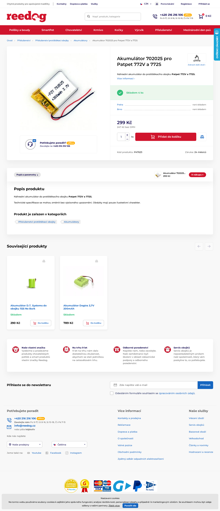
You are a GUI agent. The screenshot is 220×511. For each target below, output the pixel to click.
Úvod (9, 40)
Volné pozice (125, 445)
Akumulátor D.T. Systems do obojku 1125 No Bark (28, 307)
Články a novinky (198, 445)
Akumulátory (80, 40)
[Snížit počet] (127, 139)
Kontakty (62, 4)
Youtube (36, 452)
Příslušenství (23, 40)
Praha (120, 104)
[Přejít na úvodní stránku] (26, 16)
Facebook (55, 452)
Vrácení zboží (196, 418)
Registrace (186, 4)
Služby (94, 4)
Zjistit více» (114, 505)
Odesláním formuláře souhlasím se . (155, 393)
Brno (119, 109)
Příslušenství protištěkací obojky (52, 40)
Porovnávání (167, 4)
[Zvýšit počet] (127, 135)
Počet (121, 137)
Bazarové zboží (197, 431)
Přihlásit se (204, 4)
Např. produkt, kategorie (106, 16)
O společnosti (125, 438)
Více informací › (126, 78)
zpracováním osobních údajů (177, 393)
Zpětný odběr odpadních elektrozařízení (141, 458)
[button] (43, 261)
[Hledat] (88, 16)
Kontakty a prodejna (129, 418)
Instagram (76, 452)
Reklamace (124, 424)
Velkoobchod (196, 438)
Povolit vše (130, 505)
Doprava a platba (78, 4)
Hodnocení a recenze (201, 452)
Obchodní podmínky (129, 452)
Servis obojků (196, 424)
